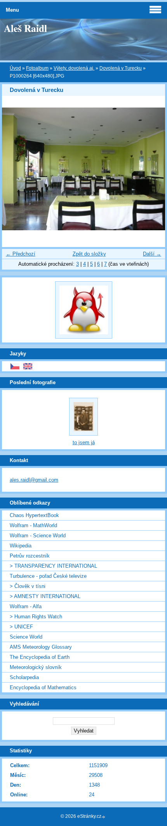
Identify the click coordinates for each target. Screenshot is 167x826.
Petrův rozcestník (30, 556)
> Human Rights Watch (36, 617)
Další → (152, 254)
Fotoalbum (37, 68)
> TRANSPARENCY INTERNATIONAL (53, 566)
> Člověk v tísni (27, 586)
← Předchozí (20, 254)
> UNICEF (21, 627)
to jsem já (84, 442)
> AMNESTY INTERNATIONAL (45, 596)
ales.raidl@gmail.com (34, 480)
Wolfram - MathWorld (33, 525)
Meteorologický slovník (36, 667)
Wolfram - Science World (38, 535)
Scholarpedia (24, 677)
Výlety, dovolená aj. (74, 68)
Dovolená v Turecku (120, 68)
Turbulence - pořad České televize (48, 576)
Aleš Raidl (25, 28)
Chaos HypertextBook (34, 515)
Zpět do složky (89, 254)
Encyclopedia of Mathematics (43, 687)
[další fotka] (152, 169)
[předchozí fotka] (14, 169)
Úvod (15, 68)
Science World (26, 637)
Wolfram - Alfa (26, 606)
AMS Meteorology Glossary (41, 647)
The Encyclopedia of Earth (40, 657)
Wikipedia (20, 546)
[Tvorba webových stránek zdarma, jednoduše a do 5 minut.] (104, 817)
